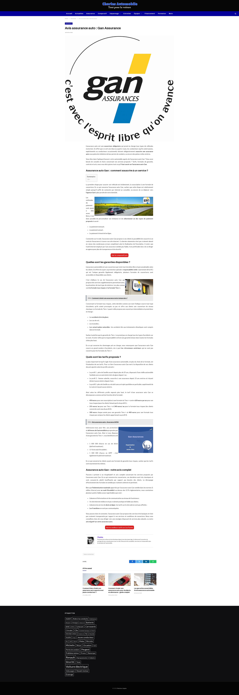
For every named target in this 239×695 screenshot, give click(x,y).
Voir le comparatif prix (120, 255)
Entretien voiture (71, 634)
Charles (100, 537)
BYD (72, 627)
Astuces (82, 623)
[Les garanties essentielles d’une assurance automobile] (145, 579)
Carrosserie (91, 626)
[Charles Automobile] (119, 5)
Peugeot (85, 649)
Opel (94, 645)
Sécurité (70, 662)
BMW (67, 627)
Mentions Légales (122, 688)
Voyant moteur (82, 671)
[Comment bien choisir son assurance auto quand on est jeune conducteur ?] (94, 579)
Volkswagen (70, 671)
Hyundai (91, 634)
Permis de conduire (72, 650)
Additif (68, 619)
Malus (81, 641)
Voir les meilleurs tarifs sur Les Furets (119, 527)
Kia (67, 641)
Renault (70, 657)
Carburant (79, 627)
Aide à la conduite (80, 619)
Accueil (69, 13)
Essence (81, 634)
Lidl (71, 641)
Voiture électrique (77, 666)
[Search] (235, 14)
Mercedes (89, 641)
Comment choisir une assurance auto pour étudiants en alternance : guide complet (119, 590)
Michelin (70, 645)
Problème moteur (72, 653)
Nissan (79, 645)
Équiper (137, 13)
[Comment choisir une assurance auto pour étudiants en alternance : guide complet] (119, 579)
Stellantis (92, 658)
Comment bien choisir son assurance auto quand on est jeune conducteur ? (93, 590)
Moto (171, 13)
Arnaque (75, 623)
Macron (75, 641)
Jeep (74, 637)
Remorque (91, 653)
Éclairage (69, 674)
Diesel (93, 630)
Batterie (90, 622)
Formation (162, 13)
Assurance (90, 13)
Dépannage (114, 13)
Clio (76, 630)
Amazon (68, 623)
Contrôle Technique (84, 630)
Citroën (69, 630)
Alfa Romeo (93, 619)
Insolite (68, 637)
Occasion (87, 645)
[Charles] (90, 544)
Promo (83, 653)
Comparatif (102, 13)
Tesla (78, 662)
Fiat (86, 634)
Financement (150, 13)
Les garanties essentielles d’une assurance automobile (144, 589)
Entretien (127, 13)
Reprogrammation (82, 658)
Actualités (79, 13)
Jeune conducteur (89, 554)
